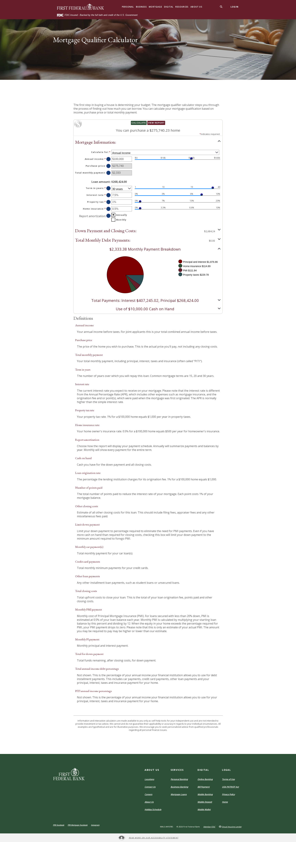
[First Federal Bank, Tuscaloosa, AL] (81, 6)
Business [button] (141, 6)
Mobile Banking (205, 794)
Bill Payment (204, 786)
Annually (121, 215)
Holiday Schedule (153, 809)
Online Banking (205, 779)
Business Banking (179, 786)
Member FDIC (209, 826)
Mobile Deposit (205, 801)
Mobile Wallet (204, 809)
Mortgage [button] (155, 6)
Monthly (121, 219)
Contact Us (150, 786)
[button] (148, 142)
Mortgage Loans (179, 794)
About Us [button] (196, 6)
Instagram (95, 825)
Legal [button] (226, 769)
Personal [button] (128, 6)
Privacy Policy (228, 794)
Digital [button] (168, 6)
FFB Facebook (58, 825)
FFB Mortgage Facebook (78, 825)
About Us (149, 801)
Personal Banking (179, 779)
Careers (148, 794)
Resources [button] (181, 6)
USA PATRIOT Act (230, 786)
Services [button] (177, 769)
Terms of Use (228, 779)
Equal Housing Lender (232, 826)
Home (225, 801)
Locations (149, 779)
